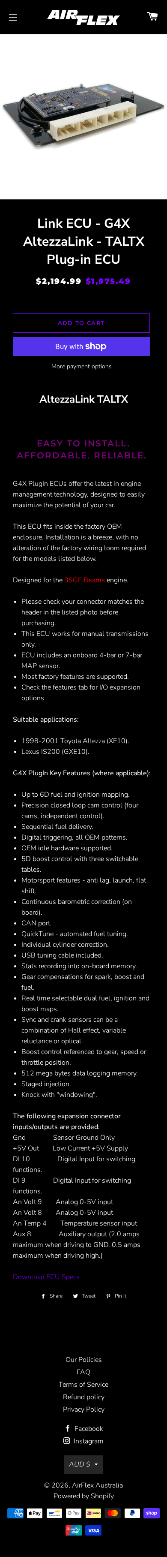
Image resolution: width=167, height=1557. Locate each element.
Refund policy (83, 1397)
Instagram (88, 1441)
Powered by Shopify (84, 1496)
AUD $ (79, 1464)
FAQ (83, 1372)
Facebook (88, 1429)
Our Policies (84, 1359)
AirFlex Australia (97, 1485)
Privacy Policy (83, 1409)
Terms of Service (83, 1384)
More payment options (81, 366)
